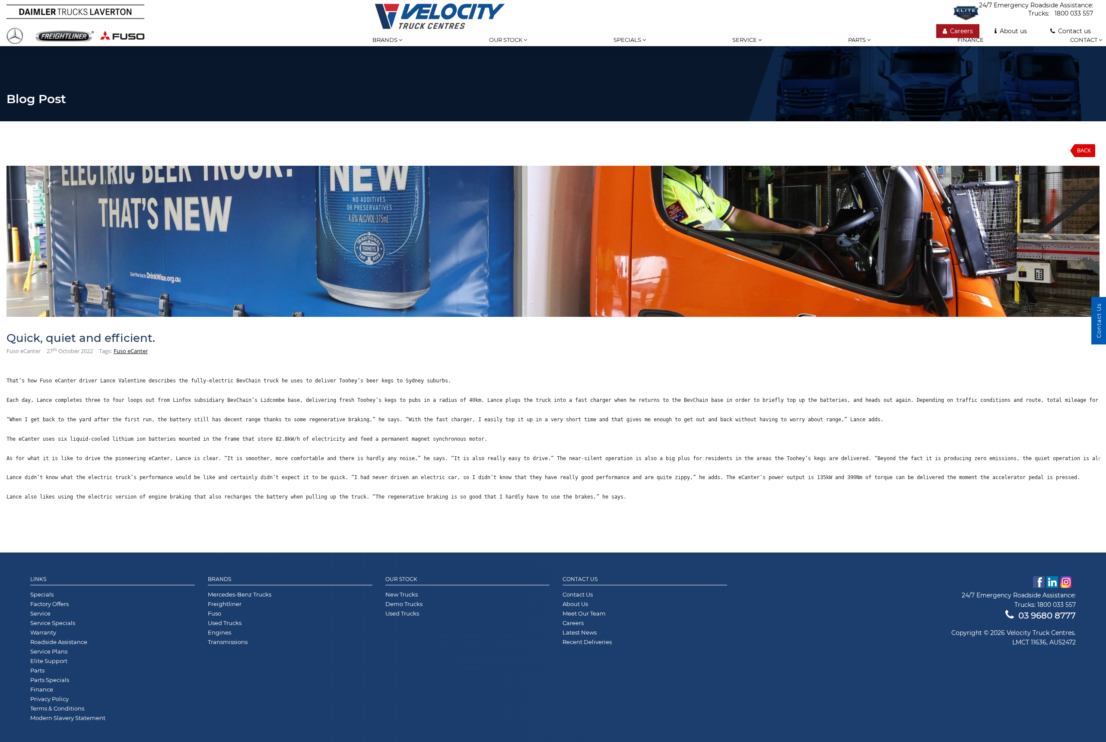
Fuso (214, 613)
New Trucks (401, 594)
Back (1084, 150)
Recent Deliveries (587, 641)
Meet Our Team (584, 613)
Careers (961, 31)
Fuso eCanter (131, 351)
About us (1013, 31)
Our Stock (401, 579)
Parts (857, 39)
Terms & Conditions (57, 708)
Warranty (43, 632)
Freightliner (225, 603)
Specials (627, 39)
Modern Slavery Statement (67, 717)
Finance (970, 39)
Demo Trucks (404, 603)
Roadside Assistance (58, 641)
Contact (1084, 39)
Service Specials (52, 622)
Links (38, 579)
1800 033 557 (1074, 13)
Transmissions (228, 641)
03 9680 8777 (1047, 615)
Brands (385, 39)
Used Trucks (225, 622)
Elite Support (48, 660)
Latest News (580, 632)
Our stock (506, 39)
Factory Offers (49, 603)
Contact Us (580, 579)
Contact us (1074, 31)
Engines (219, 632)
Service (745, 39)
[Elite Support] (966, 13)
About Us (575, 603)
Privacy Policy (49, 698)
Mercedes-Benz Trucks (239, 594)
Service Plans (48, 651)
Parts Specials (49, 679)
